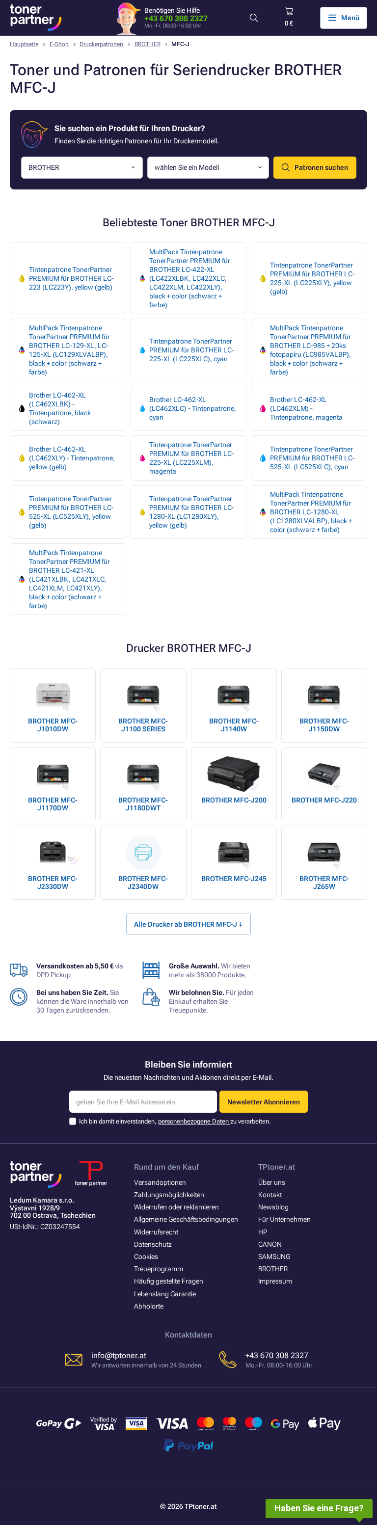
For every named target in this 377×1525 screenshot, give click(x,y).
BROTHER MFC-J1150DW (324, 725)
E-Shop (59, 44)
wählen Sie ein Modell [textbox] (187, 167)
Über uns (271, 1182)
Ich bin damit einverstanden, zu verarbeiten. (175, 1121)
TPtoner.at (276, 1167)
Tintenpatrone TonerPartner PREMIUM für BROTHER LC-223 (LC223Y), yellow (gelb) (71, 278)
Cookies (146, 1256)
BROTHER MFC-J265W (324, 882)
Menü (350, 18)
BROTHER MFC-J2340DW (143, 882)
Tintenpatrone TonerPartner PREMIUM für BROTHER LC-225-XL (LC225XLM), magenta (191, 458)
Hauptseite (24, 44)
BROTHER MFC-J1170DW (53, 804)
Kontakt (270, 1195)
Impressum (275, 1281)
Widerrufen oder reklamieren (176, 1207)
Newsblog (273, 1207)
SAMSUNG (274, 1256)
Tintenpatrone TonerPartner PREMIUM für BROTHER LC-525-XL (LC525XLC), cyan (312, 458)
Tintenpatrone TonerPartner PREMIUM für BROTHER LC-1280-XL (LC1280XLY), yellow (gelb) (191, 512)
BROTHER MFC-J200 (234, 800)
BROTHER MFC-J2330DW (53, 882)
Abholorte (148, 1306)
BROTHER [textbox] (43, 167)
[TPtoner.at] (36, 17)
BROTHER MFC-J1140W (234, 725)
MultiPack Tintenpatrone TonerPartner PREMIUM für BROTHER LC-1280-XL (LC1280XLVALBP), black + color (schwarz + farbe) (311, 512)
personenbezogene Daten (194, 1121)
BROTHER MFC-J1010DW (53, 725)
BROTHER (148, 44)
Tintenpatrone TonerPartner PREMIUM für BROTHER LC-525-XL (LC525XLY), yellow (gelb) (71, 512)
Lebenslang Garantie (165, 1294)
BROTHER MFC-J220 (324, 800)
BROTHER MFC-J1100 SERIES (143, 725)
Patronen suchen (321, 167)
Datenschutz (153, 1244)
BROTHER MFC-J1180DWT (143, 804)
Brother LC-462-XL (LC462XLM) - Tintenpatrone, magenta (306, 408)
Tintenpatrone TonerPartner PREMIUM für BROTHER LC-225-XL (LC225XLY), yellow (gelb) (312, 278)
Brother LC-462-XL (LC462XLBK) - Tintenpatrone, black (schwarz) (60, 408)
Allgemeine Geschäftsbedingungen (186, 1219)
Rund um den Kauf (166, 1167)
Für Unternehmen (284, 1219)
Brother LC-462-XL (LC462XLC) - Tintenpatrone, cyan (192, 408)
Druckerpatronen (101, 44)
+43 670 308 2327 (176, 18)
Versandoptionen (160, 1182)
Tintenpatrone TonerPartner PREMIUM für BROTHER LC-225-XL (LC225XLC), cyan (191, 350)
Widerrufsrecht (156, 1232)
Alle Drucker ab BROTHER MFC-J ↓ (188, 924)
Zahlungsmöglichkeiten (169, 1195)
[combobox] (82, 168)
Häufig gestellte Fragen (168, 1281)
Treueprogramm (158, 1269)
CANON (270, 1244)
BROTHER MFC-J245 (234, 879)
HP (262, 1232)
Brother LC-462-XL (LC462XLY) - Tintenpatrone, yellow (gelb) (72, 458)
